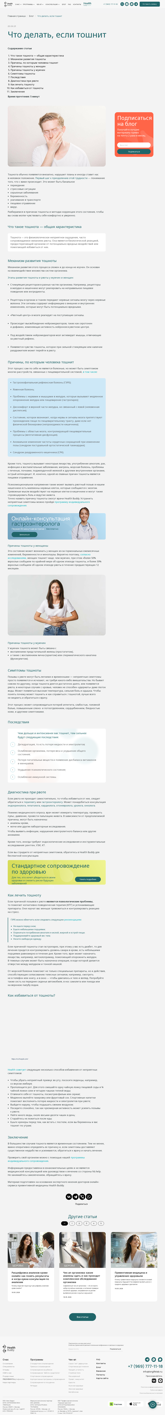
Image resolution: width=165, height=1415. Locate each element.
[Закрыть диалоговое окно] (162, 3)
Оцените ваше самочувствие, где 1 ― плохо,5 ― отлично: (91, 703)
